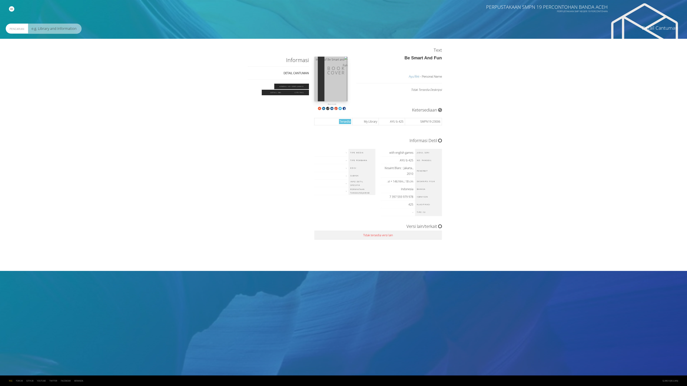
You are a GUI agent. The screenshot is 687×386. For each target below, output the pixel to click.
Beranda (78, 381)
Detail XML (276, 92)
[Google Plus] (336, 108)
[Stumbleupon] (319, 108)
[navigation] (11, 9)
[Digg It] (331, 108)
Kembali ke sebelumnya (291, 86)
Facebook (66, 381)
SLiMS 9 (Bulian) (670, 381)
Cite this (299, 92)
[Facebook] (344, 108)
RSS (10, 381)
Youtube (41, 381)
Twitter (53, 381)
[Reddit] (327, 108)
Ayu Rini (414, 76)
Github (29, 381)
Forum (19, 381)
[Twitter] (340, 108)
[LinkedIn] (323, 108)
